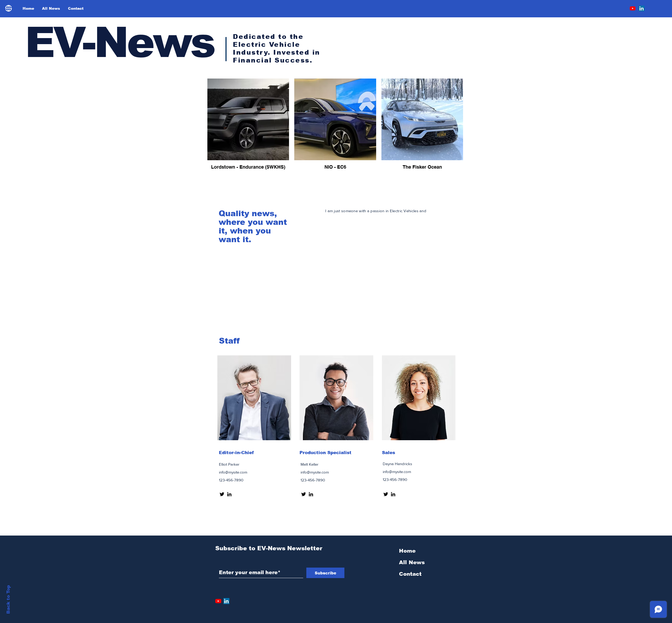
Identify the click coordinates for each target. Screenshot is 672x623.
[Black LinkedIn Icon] (229, 494)
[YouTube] (633, 8)
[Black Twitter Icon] (222, 494)
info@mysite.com (233, 472)
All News (412, 562)
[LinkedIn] (641, 8)
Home (407, 551)
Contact (410, 574)
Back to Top (8, 599)
